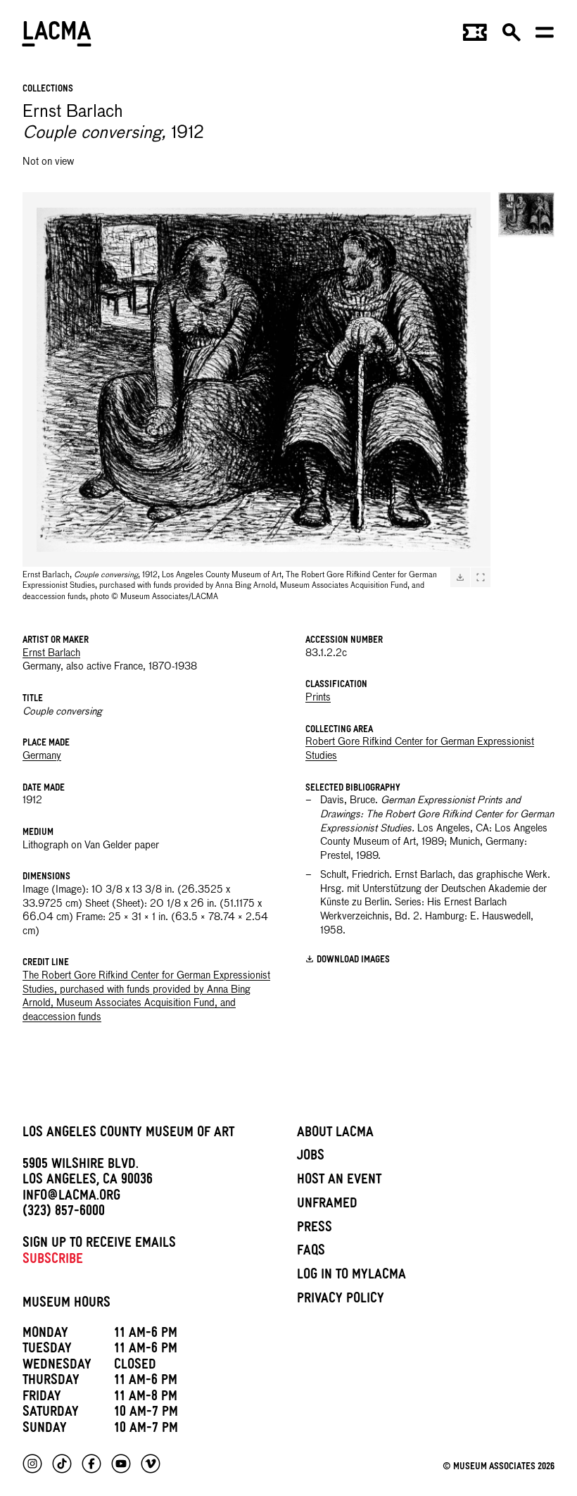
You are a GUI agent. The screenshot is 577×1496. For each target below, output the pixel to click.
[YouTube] (121, 1463)
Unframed (327, 1205)
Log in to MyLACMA (351, 1276)
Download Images (353, 960)
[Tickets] (475, 37)
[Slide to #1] (526, 214)
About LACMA (335, 1134)
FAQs (311, 1252)
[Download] (460, 577)
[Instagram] (32, 1463)
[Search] (511, 37)
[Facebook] (91, 1463)
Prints (318, 698)
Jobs (310, 1157)
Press (314, 1229)
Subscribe (53, 1261)
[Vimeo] (150, 1463)
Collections (48, 89)
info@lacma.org (71, 1197)
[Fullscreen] (480, 577)
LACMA (57, 36)
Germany (42, 756)
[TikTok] (62, 1463)
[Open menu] (544, 37)
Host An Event (339, 1181)
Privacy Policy (340, 1300)
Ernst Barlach (51, 653)
